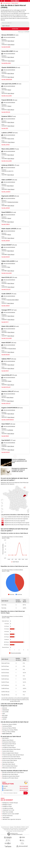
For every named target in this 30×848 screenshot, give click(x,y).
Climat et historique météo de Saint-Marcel (13, 755)
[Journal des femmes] (8, 837)
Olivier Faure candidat (7, 812)
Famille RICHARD (5, 47)
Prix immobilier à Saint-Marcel (9, 766)
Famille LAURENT (5, 191)
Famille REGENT (5, 354)
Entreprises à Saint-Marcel (8, 742)
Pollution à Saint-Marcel (8, 745)
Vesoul (9, 89)
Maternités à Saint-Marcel (8, 764)
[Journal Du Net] (8, 840)
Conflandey (10, 430)
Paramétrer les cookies (8, 829)
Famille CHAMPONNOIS (7, 419)
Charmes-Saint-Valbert (13, 299)
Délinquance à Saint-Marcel (9, 743)
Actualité (5, 786)
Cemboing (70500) (7, 726)
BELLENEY (5, 715)
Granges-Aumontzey (13, 202)
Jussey (9, 381)
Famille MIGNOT (5, 257)
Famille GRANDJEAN (6, 79)
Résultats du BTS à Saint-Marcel (10, 778)
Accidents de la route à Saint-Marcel (11, 756)
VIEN (3, 713)
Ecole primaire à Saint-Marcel (9, 760)
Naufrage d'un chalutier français (10, 802)
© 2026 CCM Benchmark (18, 831)
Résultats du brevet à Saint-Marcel (10, 776)
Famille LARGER (5, 208)
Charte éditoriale (17, 826)
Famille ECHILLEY (5, 289)
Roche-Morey (12, 348)
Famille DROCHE (5, 112)
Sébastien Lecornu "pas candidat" (10, 813)
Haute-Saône (15, 3)
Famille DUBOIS (5, 224)
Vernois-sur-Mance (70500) (9, 728)
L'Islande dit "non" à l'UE (8, 810)
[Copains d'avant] (8, 843)
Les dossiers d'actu (7, 790)
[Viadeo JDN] (22, 843)
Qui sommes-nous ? (5, 826)
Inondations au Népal (7, 808)
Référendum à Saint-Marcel (9, 767)
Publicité (23, 826)
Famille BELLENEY (6, 63)
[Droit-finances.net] (22, 840)
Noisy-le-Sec (11, 138)
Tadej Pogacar (5, 817)
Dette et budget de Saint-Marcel (10, 753)
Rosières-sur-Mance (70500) (9, 724)
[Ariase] (8, 846)
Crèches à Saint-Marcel (8, 762)
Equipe (11, 826)
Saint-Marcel (11, 41)
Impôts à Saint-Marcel (7, 751)
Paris (9, 267)
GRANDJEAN (5, 710)
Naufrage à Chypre (7, 804)
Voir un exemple (24, 786)
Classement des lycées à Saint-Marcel (11, 758)
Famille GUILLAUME (6, 95)
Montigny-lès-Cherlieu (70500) (9, 730)
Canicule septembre (7, 815)
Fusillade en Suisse (7, 806)
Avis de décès (6, 3)
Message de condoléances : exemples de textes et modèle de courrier (20, 470)
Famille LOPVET (5, 144)
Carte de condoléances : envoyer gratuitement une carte (19, 461)
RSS (10, 828)
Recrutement (15, 828)
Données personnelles (23, 828)
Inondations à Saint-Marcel (9, 747)
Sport (4, 788)
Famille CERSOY (5, 305)
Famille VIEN (4, 128)
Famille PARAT (5, 436)
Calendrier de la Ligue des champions (11, 819)
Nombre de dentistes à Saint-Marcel (11, 749)
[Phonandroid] (22, 846)
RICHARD (4, 717)
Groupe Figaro (9, 831)
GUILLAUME (5, 711)
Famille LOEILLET (5, 403)
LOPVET (4, 719)
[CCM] (22, 837)
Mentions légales (22, 829)
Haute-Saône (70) (7, 733)
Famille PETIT (5, 322)
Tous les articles (6, 828)
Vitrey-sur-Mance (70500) (8, 731)
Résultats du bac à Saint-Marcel (10, 774)
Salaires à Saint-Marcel (7, 740)
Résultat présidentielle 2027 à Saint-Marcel (13, 772)
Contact (27, 826)
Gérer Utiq (16, 829)
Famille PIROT (5, 370)
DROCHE (4, 708)
